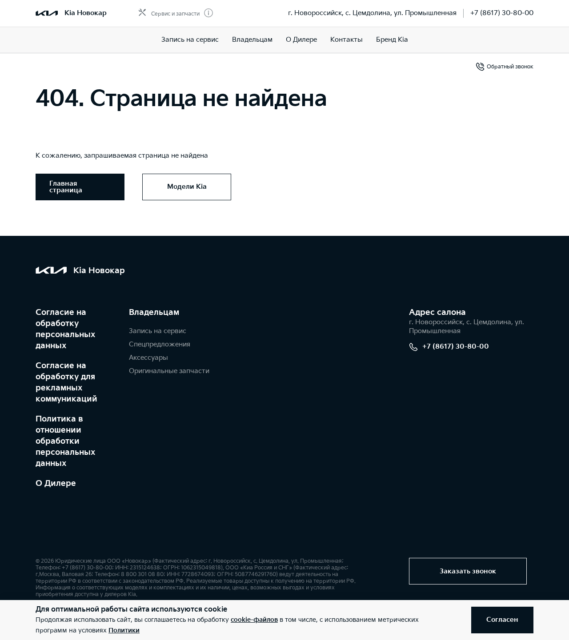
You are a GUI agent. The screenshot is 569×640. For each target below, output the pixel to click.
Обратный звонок (510, 67)
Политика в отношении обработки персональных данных (65, 441)
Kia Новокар (85, 13)
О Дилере (56, 483)
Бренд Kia (392, 40)
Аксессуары (148, 358)
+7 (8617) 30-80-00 (501, 13)
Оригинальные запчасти (169, 371)
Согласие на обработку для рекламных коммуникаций (66, 382)
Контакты (346, 40)
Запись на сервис (190, 40)
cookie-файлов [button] (254, 620)
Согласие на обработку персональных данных (65, 329)
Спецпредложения (159, 344)
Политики (124, 630)
